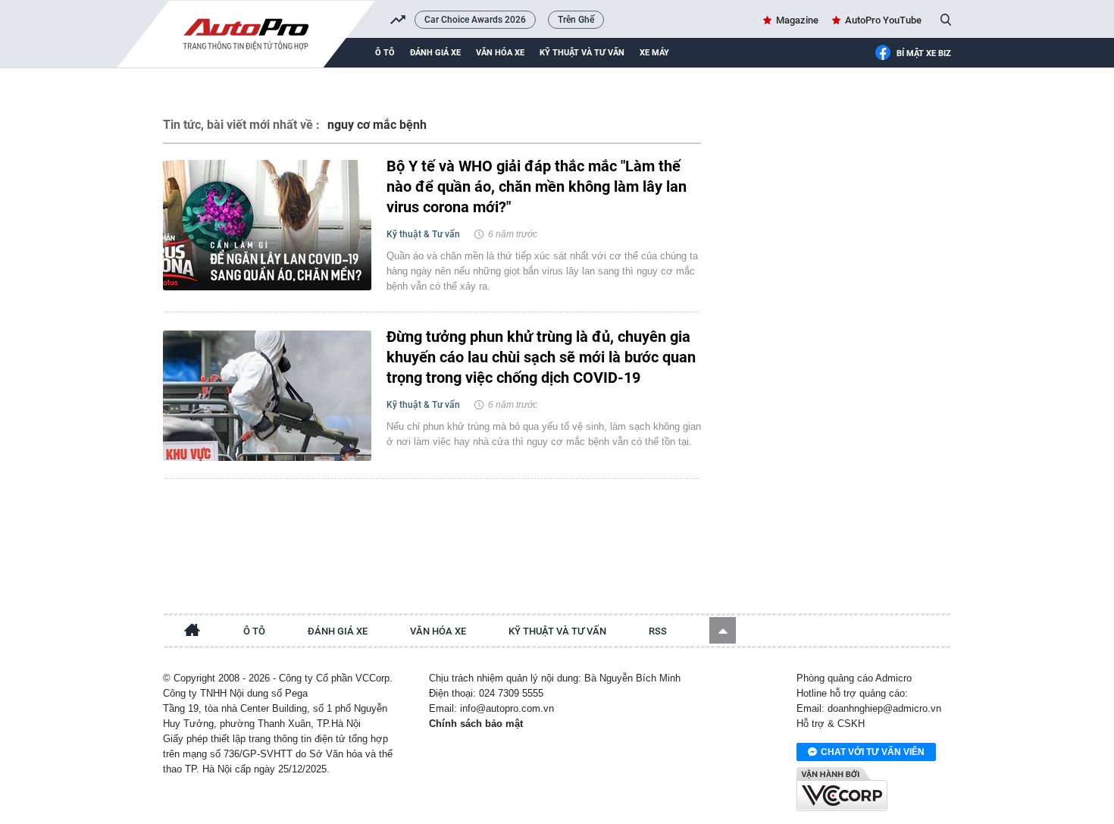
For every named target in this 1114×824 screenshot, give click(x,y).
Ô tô (385, 53)
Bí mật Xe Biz (924, 53)
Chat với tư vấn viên (873, 752)
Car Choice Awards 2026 (475, 19)
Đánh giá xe (435, 53)
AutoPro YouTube (883, 20)
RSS (658, 631)
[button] (722, 630)
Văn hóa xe (500, 53)
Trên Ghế (576, 19)
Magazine (797, 20)
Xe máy (654, 53)
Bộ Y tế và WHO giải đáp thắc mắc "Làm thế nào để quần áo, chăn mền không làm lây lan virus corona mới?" (536, 186)
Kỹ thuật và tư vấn (582, 53)
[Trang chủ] (192, 632)
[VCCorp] (841, 789)
